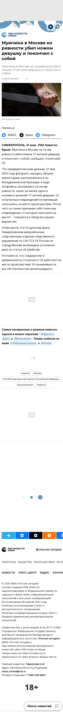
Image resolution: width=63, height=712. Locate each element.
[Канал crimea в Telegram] (8, 535)
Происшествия (25, 385)
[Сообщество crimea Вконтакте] (22, 535)
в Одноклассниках (23, 343)
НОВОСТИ (8, 573)
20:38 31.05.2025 (10, 78)
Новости (25, 373)
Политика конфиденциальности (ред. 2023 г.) (29, 613)
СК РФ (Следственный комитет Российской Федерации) (32, 379)
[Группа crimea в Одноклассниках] (49, 535)
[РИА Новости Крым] (14, 35)
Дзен (6, 339)
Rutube (46, 343)
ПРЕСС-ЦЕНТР (27, 573)
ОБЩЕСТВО (25, 562)
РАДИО (44, 573)
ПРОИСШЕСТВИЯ (44, 562)
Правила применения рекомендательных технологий (27, 619)
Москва (37, 373)
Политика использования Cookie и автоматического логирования (23, 608)
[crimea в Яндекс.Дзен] (35, 535)
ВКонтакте (22, 339)
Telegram (46, 334)
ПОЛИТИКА (9, 562)
